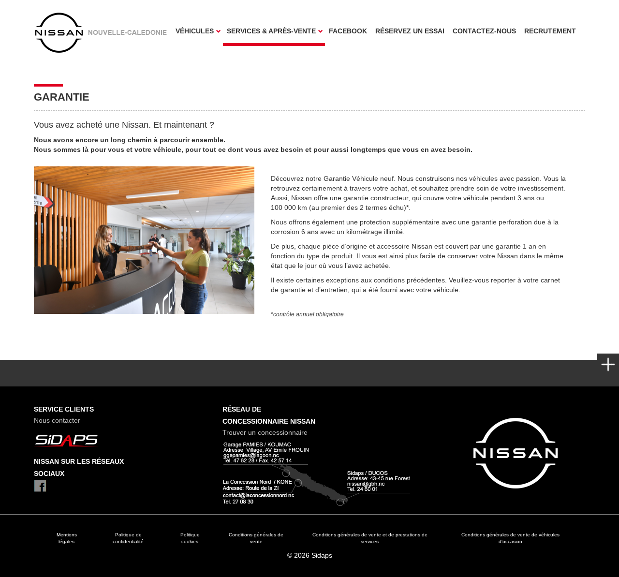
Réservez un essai (409, 31)
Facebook (348, 31)
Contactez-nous (484, 31)
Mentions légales (67, 538)
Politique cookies (190, 538)
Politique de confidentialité (128, 538)
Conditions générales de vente (256, 538)
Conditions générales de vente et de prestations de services (369, 538)
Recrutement (550, 31)
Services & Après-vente (271, 31)
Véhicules (195, 31)
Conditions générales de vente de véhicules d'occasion (510, 538)
